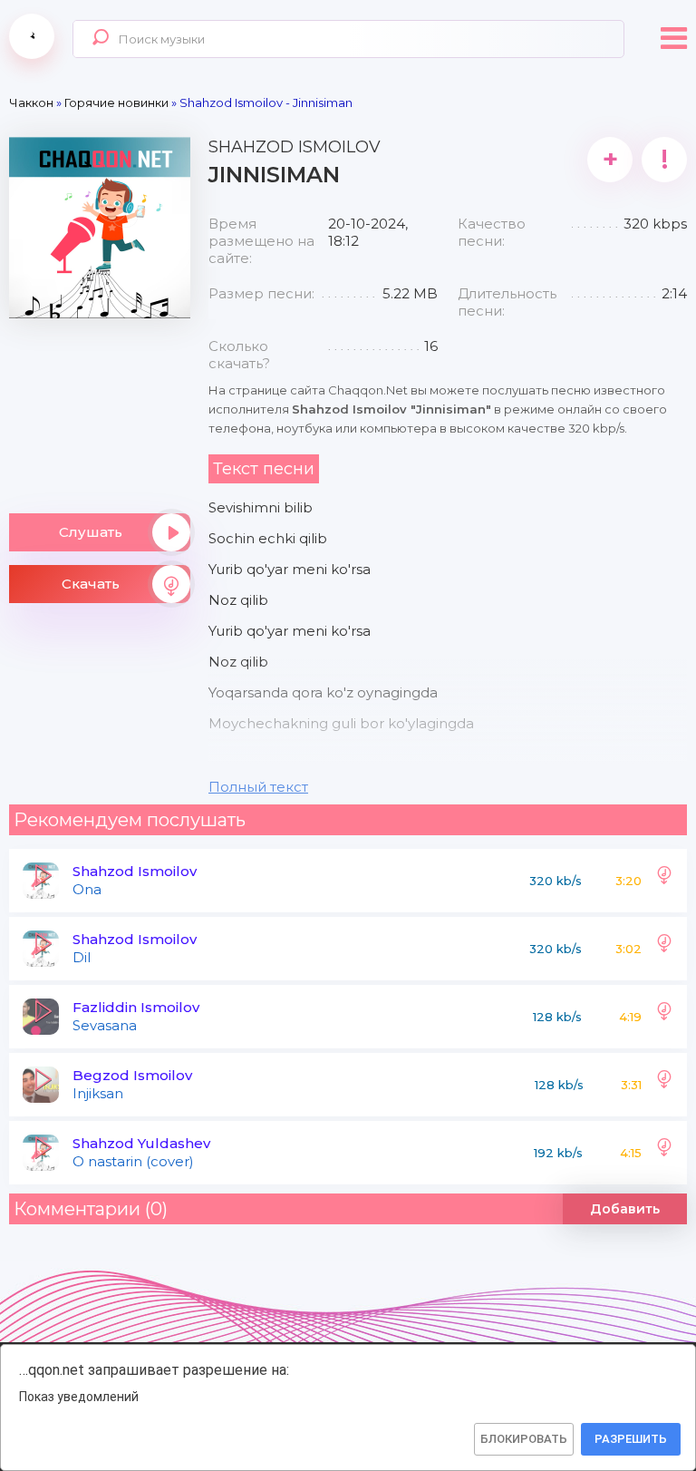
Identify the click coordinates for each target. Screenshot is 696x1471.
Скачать (91, 583)
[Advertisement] (99, 409)
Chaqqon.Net (31, 36)
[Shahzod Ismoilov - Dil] (664, 948)
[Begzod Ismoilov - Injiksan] (664, 1085)
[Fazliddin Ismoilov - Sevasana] (664, 1017)
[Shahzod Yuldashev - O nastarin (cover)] (664, 1153)
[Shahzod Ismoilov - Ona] (664, 880)
